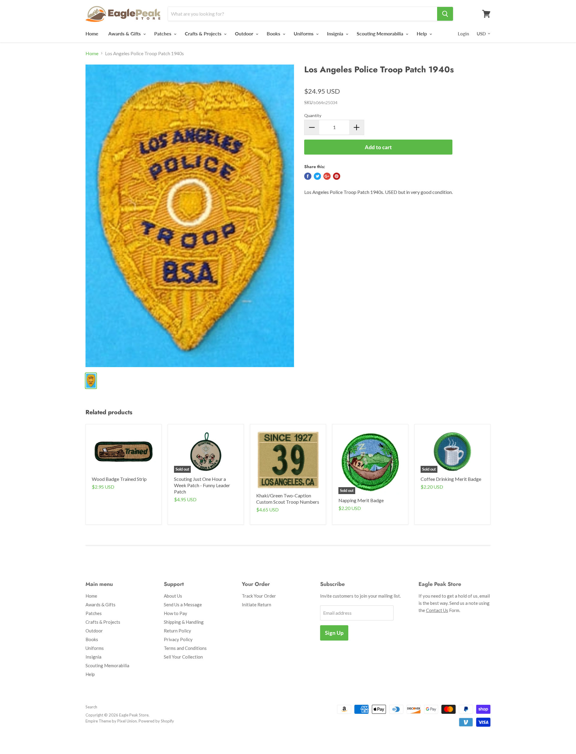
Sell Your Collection (183, 656)
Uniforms (304, 33)
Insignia (335, 33)
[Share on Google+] (327, 176)
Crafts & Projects (204, 33)
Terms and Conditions (185, 648)
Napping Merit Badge (361, 500)
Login (463, 33)
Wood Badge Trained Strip (119, 479)
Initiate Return (256, 604)
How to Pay (175, 613)
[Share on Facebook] (307, 176)
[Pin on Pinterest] (336, 176)
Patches (163, 33)
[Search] (445, 14)
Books (274, 33)
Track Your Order (259, 596)
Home (92, 33)
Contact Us (437, 610)
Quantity (312, 115)
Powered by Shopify (156, 721)
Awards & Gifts (125, 33)
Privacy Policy (178, 639)
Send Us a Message (183, 604)
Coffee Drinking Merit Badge (451, 479)
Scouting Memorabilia (380, 33)
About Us (173, 596)
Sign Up (334, 632)
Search (91, 706)
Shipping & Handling (184, 622)
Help (422, 33)
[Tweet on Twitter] (317, 176)
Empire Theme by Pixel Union (111, 721)
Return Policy (177, 630)
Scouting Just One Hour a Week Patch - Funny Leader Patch (202, 485)
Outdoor (244, 33)
